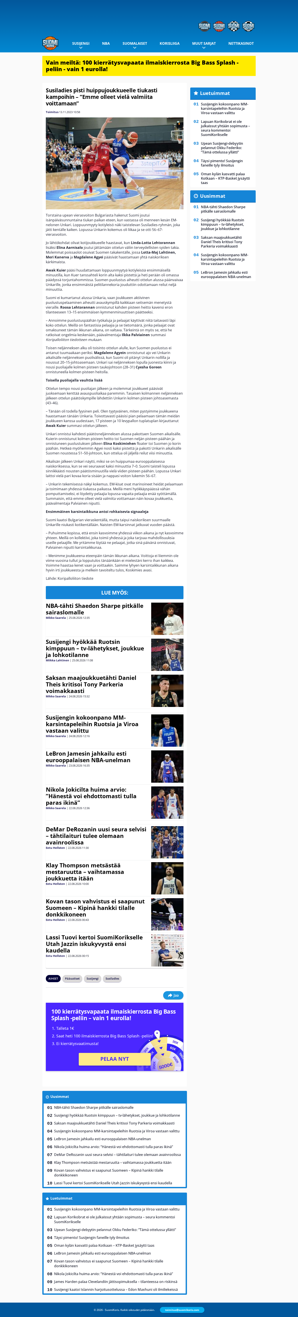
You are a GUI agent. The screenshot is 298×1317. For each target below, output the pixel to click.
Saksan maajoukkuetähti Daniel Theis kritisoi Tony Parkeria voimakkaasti (91, 684)
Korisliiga (170, 43)
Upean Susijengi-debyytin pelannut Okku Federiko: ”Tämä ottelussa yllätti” (115, 1229)
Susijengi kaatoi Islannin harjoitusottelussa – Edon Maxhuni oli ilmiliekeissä (116, 1289)
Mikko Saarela (56, 618)
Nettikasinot (241, 43)
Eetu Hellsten (55, 848)
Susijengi (80, 43)
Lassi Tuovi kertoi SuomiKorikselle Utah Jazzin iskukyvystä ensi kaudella (94, 943)
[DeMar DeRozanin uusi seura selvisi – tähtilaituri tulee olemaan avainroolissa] (167, 842)
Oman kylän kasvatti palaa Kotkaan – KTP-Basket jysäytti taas (104, 1245)
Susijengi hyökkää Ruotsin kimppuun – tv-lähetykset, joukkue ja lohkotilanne (95, 648)
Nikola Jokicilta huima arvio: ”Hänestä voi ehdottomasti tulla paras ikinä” (91, 796)
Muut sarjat (204, 43)
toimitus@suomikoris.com (182, 1310)
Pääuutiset (72, 978)
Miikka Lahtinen (57, 660)
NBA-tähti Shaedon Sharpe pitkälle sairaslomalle (94, 609)
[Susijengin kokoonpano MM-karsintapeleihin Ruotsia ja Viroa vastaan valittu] (167, 730)
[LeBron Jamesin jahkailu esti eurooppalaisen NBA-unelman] (167, 766)
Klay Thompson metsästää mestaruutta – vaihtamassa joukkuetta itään (85, 871)
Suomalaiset (135, 43)
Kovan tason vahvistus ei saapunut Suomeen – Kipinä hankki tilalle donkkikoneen (95, 907)
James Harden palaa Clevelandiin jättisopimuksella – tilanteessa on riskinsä (115, 1281)
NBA (106, 43)
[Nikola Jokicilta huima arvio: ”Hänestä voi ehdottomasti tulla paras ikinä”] (167, 802)
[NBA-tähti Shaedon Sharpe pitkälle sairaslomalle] (167, 619)
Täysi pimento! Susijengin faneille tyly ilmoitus (91, 1237)
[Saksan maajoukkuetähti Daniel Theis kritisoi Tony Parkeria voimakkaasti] (167, 691)
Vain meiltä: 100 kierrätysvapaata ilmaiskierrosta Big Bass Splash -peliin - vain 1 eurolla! (142, 65)
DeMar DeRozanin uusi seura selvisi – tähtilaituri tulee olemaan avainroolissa (96, 835)
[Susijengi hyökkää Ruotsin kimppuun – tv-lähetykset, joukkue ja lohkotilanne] (167, 655)
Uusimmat (59, 1096)
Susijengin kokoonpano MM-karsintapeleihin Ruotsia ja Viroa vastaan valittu (92, 724)
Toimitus (52, 112)
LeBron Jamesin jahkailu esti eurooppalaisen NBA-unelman (88, 757)
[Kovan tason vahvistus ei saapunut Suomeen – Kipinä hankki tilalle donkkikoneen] (167, 914)
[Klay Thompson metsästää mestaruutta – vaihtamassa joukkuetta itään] (167, 878)
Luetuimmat (61, 1198)
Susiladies (112, 978)
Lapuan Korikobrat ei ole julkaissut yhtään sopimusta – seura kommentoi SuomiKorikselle (114, 1219)
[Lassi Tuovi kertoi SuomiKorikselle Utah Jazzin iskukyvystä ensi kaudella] (167, 950)
